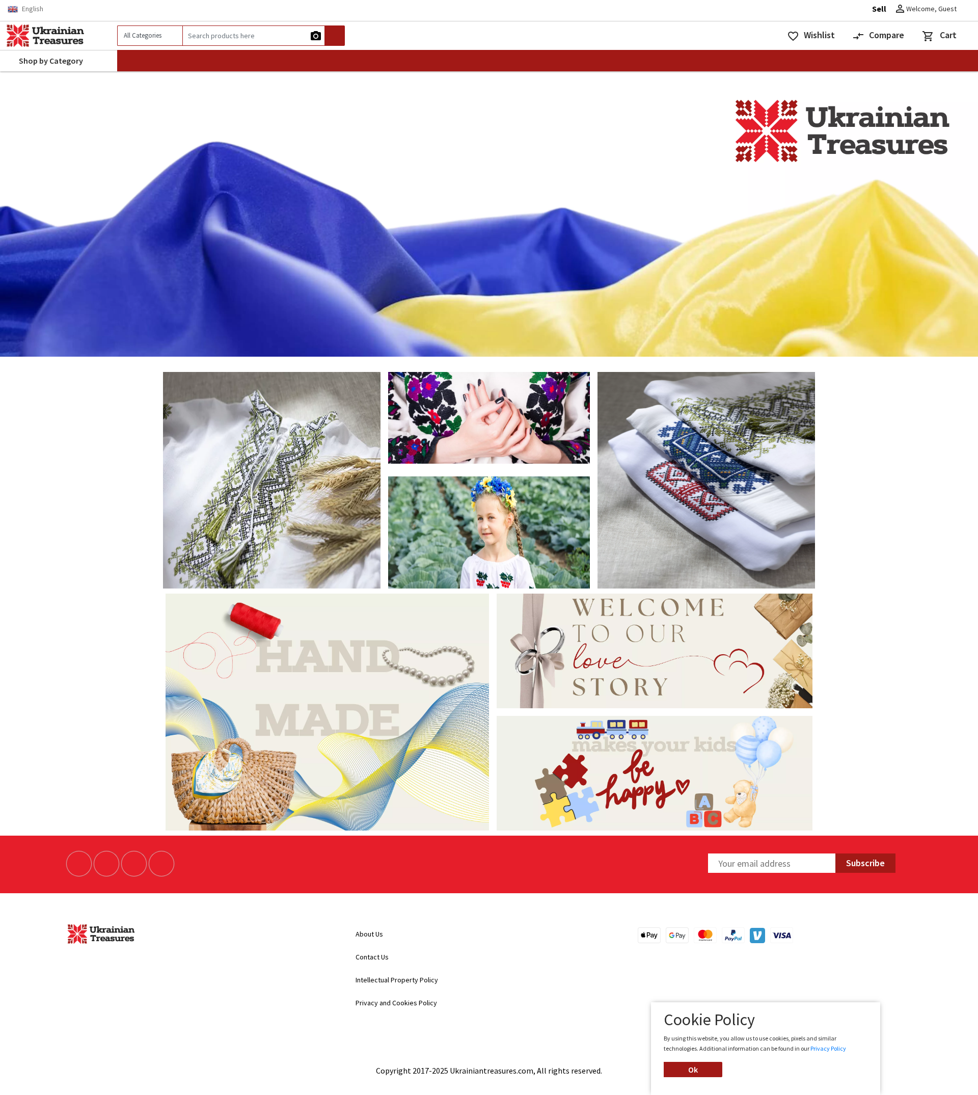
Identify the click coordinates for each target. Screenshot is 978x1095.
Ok (693, 1069)
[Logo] (58, 35)
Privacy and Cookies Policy (396, 1002)
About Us (369, 934)
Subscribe (865, 863)
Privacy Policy (828, 1048)
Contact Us (373, 957)
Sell (879, 9)
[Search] (334, 35)
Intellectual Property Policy (397, 979)
